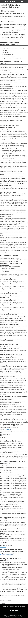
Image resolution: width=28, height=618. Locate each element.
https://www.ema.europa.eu (6, 554)
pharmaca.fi (19, 616)
